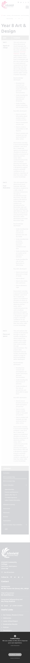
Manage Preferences (15, 658)
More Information (15, 645)
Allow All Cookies (15, 654)
